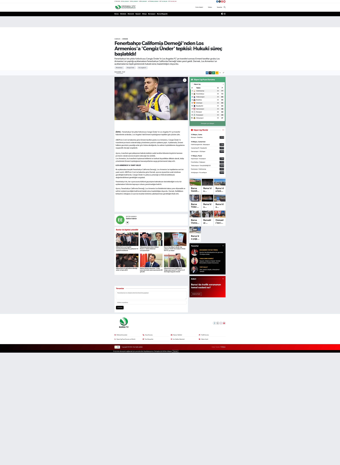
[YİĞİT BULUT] (194, 269)
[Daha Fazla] (217, 72)
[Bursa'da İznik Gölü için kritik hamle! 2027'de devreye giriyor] (220, 182)
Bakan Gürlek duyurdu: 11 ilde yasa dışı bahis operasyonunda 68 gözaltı (151, 270)
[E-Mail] (127, 222)
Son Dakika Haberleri (179, 339)
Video (210, 7)
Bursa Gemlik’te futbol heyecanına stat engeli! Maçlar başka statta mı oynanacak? (195, 189)
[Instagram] (220, 323)
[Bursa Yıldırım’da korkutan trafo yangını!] (195, 198)
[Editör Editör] (120, 220)
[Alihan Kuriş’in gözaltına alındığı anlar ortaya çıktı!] (127, 260)
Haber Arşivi (204, 339)
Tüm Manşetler (149, 339)
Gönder (119, 307)
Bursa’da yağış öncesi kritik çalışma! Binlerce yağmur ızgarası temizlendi (195, 237)
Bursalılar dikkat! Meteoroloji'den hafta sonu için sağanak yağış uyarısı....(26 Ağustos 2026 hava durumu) (207, 221)
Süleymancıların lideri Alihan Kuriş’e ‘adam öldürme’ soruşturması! (149, 248)
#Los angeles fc (142, 67)
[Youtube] (224, 323)
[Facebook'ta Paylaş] (207, 72)
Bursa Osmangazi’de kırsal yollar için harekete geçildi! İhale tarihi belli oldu (195, 221)
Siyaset (138, 14)
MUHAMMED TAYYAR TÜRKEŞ (209, 250)
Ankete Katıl (196, 294)
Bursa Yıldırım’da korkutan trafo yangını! (195, 205)
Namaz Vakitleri (177, 335)
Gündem (123, 14)
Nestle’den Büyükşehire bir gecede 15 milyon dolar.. (211, 253)
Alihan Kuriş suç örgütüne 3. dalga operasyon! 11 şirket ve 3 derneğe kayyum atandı (174, 270)
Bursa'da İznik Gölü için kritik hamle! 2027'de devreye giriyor (220, 189)
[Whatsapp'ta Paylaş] (213, 72)
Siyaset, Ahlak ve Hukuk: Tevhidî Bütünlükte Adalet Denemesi (210, 262)
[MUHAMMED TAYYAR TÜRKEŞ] (194, 252)
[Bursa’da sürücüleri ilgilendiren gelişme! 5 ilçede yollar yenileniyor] (220, 198)
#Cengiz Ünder (130, 67)
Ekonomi (131, 14)
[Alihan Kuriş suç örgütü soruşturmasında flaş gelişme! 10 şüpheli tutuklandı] (127, 239)
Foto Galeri (199, 7)
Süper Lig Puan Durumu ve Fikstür (126, 339)
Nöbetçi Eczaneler (122, 335)
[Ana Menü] (225, 14)
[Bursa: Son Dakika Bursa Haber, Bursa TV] (125, 7)
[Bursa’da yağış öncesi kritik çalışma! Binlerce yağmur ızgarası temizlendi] (195, 230)
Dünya (144, 14)
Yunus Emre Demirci (206, 258)
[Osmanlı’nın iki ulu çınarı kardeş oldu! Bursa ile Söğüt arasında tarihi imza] (220, 214)
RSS (118, 347)
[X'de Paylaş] (210, 72)
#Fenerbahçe (119, 67)
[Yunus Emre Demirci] (194, 261)
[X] (217, 323)
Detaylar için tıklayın (207, 123)
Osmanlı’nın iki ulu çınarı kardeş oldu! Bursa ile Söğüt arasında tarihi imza (219, 221)
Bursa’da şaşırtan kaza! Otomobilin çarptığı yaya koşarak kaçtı (207, 205)
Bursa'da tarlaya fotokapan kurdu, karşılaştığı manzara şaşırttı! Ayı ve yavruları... (207, 189)
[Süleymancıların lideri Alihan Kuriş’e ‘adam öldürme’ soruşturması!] (151, 239)
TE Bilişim (223, 347)
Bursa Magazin (162, 14)
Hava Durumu (149, 335)
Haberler (117, 39)
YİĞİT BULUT (204, 267)
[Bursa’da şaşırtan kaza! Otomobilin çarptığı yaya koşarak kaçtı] (207, 198)
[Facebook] (214, 323)
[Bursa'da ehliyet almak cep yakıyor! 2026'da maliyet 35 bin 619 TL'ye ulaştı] (175, 239)
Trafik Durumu (205, 335)
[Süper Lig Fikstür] (223, 130)
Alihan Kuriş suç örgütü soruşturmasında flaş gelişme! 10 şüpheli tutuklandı (127, 248)
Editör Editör (131, 219)
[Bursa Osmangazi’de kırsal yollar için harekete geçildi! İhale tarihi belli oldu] (195, 214)
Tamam (175, 351)
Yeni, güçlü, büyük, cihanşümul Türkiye (209, 270)
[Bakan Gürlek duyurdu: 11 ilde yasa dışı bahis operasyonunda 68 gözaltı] (151, 260)
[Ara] (225, 7)
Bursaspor (151, 14)
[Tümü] (223, 246)
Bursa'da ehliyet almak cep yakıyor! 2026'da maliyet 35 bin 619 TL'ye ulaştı (174, 248)
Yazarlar (219, 7)
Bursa (116, 14)
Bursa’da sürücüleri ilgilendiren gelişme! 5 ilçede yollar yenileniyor (220, 205)
